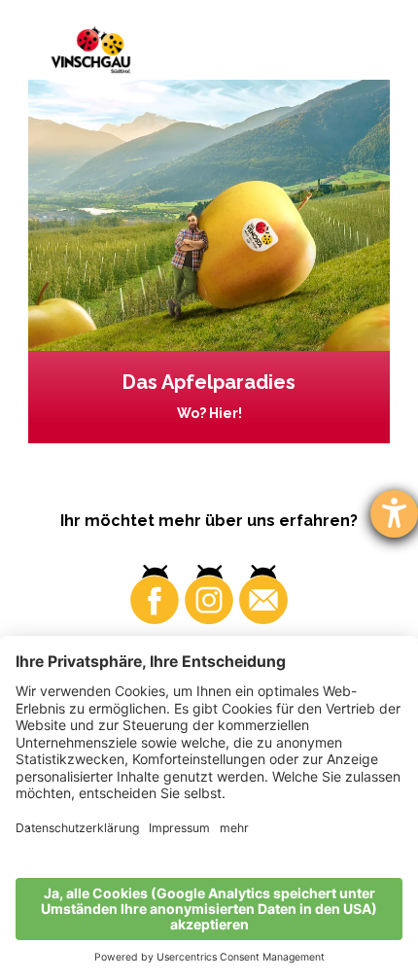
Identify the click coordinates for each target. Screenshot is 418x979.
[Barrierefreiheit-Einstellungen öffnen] (394, 514)
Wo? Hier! (209, 413)
